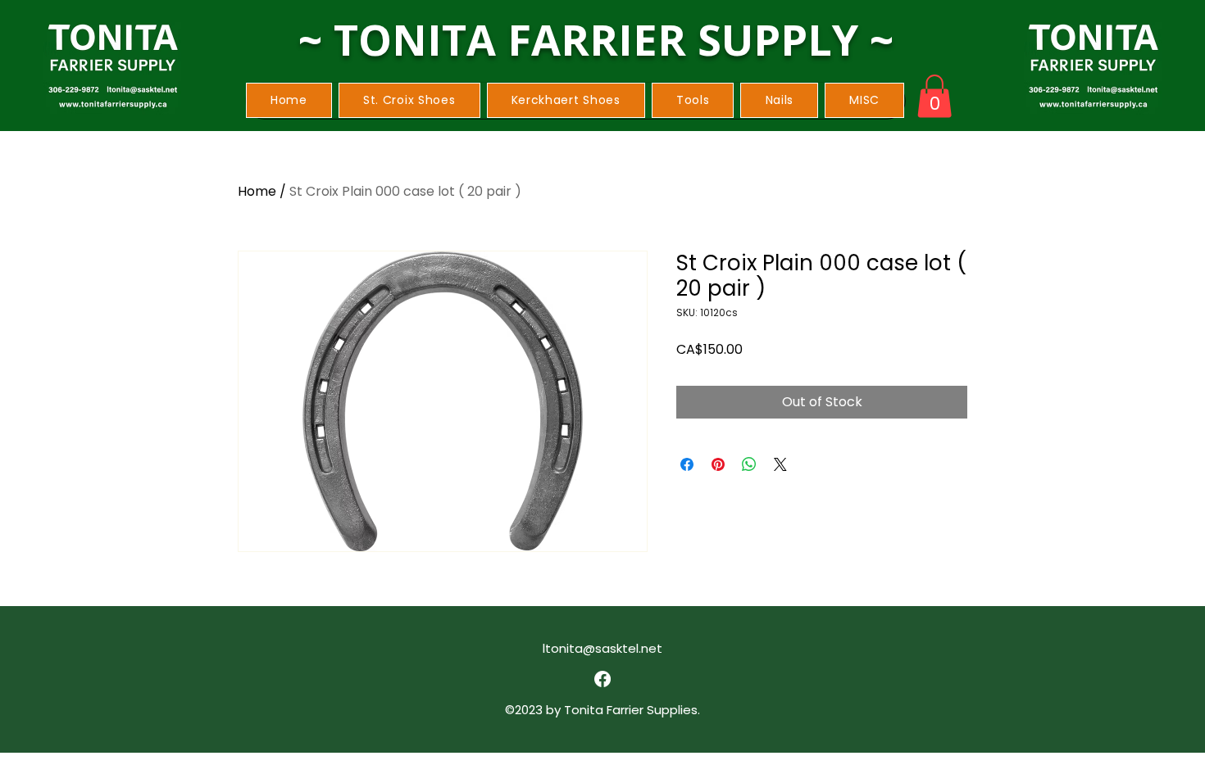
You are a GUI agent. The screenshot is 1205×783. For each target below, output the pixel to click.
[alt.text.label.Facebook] (602, 679)
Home (257, 191)
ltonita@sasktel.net (602, 648)
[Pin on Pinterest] (718, 464)
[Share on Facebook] (687, 464)
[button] (409, 100)
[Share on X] (780, 464)
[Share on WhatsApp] (749, 464)
